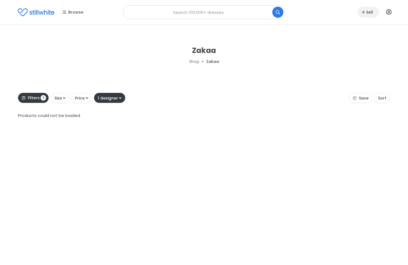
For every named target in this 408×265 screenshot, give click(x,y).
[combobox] (204, 12)
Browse (75, 12)
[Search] (277, 12)
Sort (382, 98)
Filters (36, 98)
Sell (369, 12)
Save (364, 98)
